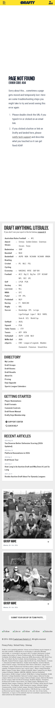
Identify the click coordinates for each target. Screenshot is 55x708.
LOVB (27, 336)
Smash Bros (42, 347)
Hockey (8, 285)
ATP (20, 332)
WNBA (47, 256)
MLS (39, 314)
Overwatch (23, 347)
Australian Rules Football (15, 238)
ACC (20, 274)
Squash (8, 325)
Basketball (9, 256)
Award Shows (7, 243)
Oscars (21, 246)
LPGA (21, 282)
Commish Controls (12, 408)
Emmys (21, 242)
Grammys (42, 242)
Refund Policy (19, 645)
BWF (20, 249)
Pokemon (32, 347)
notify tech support (21, 137)
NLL (20, 289)
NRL (20, 306)
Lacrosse (9, 289)
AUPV (21, 336)
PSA (20, 325)
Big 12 (26, 274)
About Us (8, 376)
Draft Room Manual (13, 411)
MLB (20, 253)
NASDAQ (22, 270)
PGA (26, 282)
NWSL (45, 314)
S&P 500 (36, 270)
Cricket (8, 263)
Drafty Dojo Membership (15, 415)
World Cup (34, 318)
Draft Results (10, 372)
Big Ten (33, 274)
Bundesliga (23, 310)
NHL (20, 285)
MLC (24, 263)
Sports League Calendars (15, 386)
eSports (8, 343)
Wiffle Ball (9, 339)
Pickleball (9, 299)
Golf (6, 282)
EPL (30, 310)
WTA (25, 332)
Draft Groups (10, 365)
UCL (27, 318)
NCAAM (33, 256)
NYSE (29, 270)
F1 (20, 303)
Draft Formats (10, 404)
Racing (8, 303)
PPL (24, 296)
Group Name (9, 541)
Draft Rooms (10, 368)
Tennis (7, 332)
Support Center (15, 422)
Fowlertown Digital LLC (22, 639)
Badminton (9, 249)
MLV (32, 336)
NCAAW (41, 256)
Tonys (28, 246)
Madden (43, 343)
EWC (20, 343)
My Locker (9, 361)
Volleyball (9, 336)
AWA (20, 339)
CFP (38, 274)
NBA (26, 256)
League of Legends (31, 343)
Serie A (21, 318)
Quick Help (13, 426)
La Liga (36, 310)
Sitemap (28, 645)
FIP (20, 296)
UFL (29, 278)
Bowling (8, 260)
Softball (8, 322)
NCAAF (45, 274)
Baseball (8, 253)
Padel (7, 296)
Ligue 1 (33, 314)
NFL (20, 278)
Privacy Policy (7, 645)
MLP (20, 299)
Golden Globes (31, 242)
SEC (25, 278)
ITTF (22, 329)
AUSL (21, 322)
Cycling (8, 267)
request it (42, 232)
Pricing (8, 379)
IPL (20, 263)
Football (8, 274)
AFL (32, 238)
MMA (7, 292)
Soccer (8, 310)
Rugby (7, 306)
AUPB (21, 256)
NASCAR (25, 303)
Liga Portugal (24, 314)
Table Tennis (10, 329)
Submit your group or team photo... (27, 617)
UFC (20, 292)
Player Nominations (13, 401)
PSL (29, 263)
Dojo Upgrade (10, 383)
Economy (9, 270)
